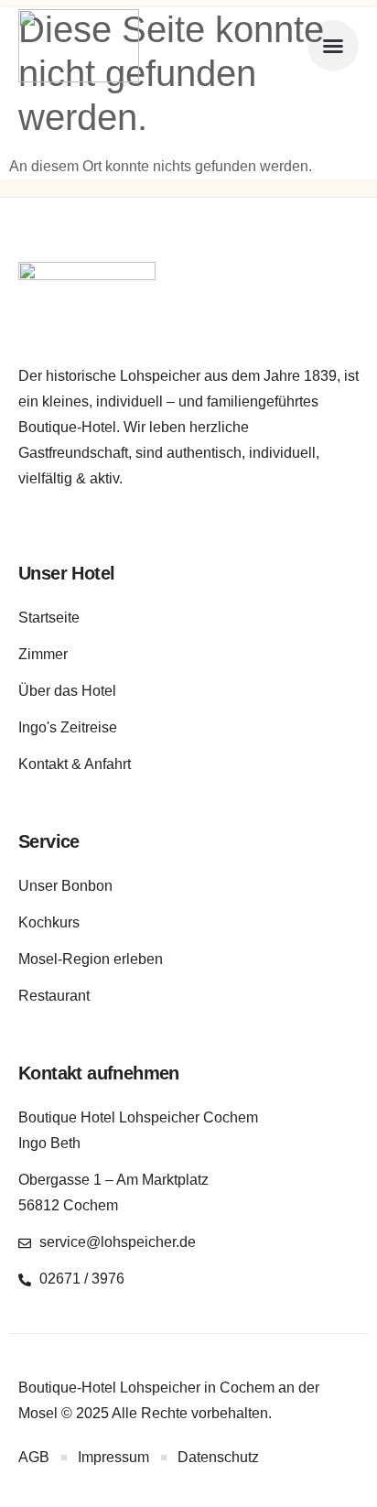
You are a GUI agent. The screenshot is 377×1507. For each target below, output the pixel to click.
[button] (333, 45)
